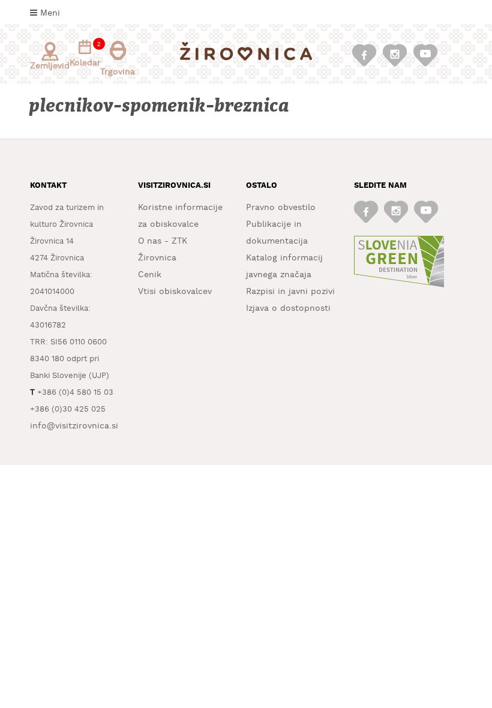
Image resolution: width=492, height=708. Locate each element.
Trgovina (117, 72)
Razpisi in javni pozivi (290, 291)
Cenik (149, 274)
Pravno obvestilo (281, 207)
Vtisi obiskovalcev (175, 291)
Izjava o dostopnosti (288, 308)
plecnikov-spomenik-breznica (160, 106)
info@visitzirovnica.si (74, 426)
